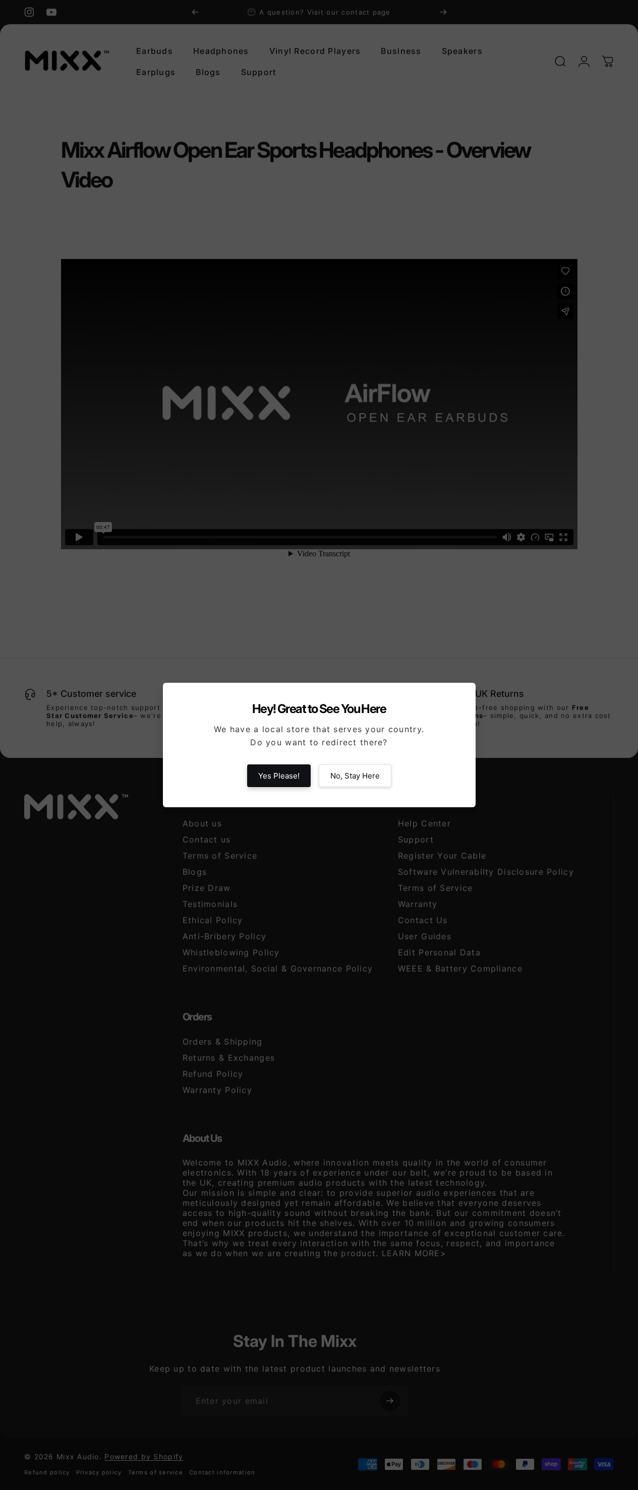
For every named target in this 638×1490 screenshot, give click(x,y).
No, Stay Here (355, 776)
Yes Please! (279, 776)
